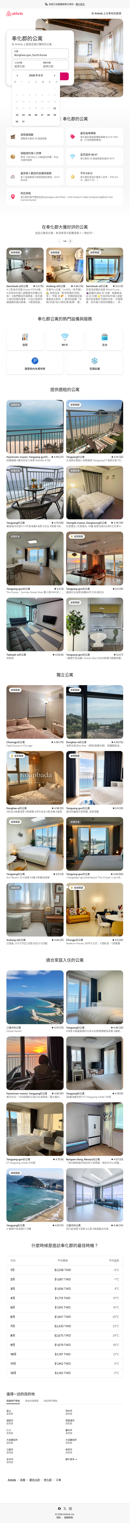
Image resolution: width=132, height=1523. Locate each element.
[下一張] (70, 241)
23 (17, 114)
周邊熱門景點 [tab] (13, 1400)
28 (48, 114)
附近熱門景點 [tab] (50, 1400)
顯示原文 (80, 4)
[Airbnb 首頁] (14, 13)
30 (17, 121)
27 (42, 114)
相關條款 (68, 1517)
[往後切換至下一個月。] (54, 76)
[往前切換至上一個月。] (17, 76)
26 (36, 114)
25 (29, 114)
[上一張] (59, 241)
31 (23, 121)
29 (54, 114)
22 (54, 108)
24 (23, 114)
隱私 (59, 1517)
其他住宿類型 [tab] (32, 1400)
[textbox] (26, 66)
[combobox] (40, 55)
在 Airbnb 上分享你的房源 (106, 13)
